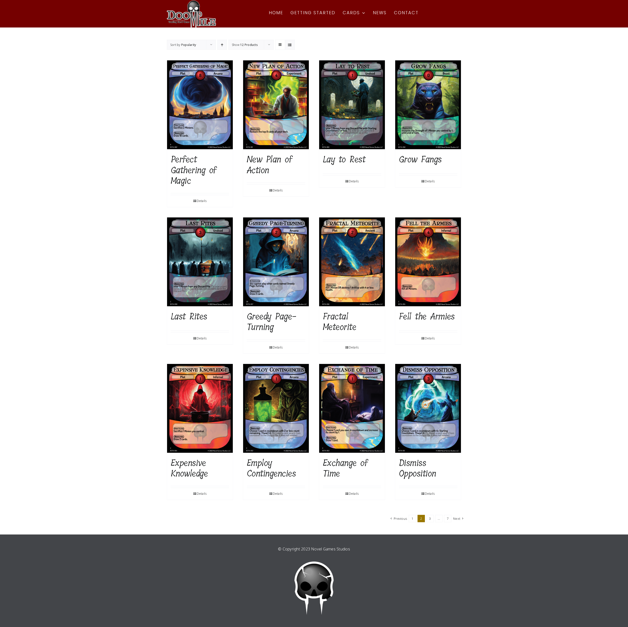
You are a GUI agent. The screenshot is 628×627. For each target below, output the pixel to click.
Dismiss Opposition (417, 468)
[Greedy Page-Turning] (276, 261)
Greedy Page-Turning (271, 321)
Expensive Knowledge (189, 468)
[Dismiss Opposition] (428, 408)
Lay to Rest (344, 159)
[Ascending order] (222, 45)
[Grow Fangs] (428, 104)
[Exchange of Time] (352, 408)
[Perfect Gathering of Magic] (200, 104)
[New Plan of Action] (276, 104)
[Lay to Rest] (352, 104)
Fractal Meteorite (339, 321)
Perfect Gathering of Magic (193, 170)
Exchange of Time (345, 468)
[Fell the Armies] (428, 261)
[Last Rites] (200, 261)
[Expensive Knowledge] (200, 408)
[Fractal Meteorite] (352, 261)
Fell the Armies (427, 316)
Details (202, 201)
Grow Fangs (420, 159)
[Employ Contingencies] (276, 408)
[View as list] (290, 45)
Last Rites (189, 316)
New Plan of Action (269, 164)
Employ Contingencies (271, 468)
